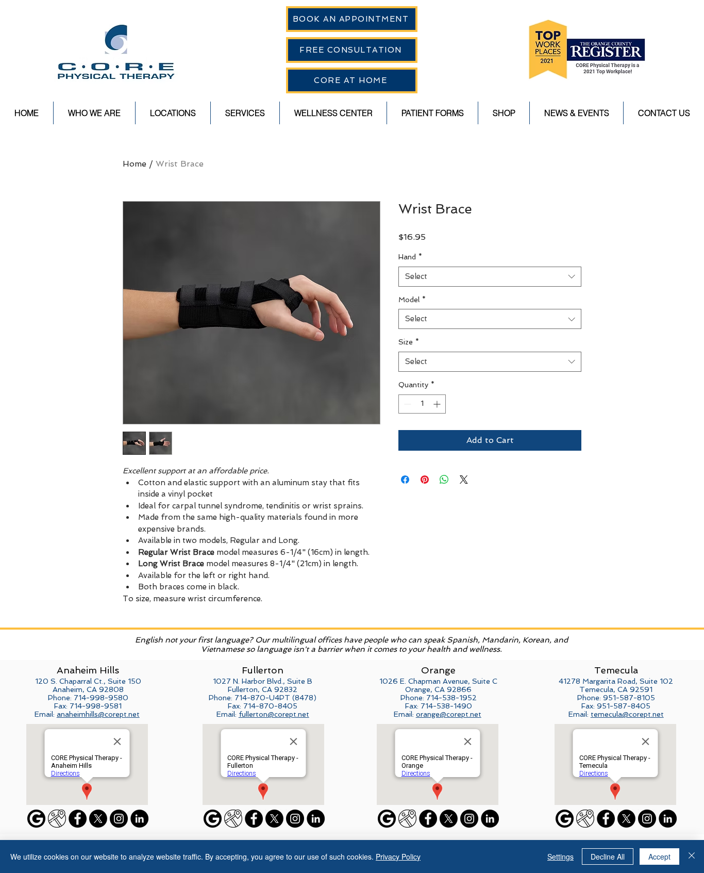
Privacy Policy (398, 856)
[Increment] (437, 404)
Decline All (608, 856)
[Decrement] (406, 404)
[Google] (36, 819)
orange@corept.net (448, 714)
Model (412, 299)
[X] (98, 819)
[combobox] (489, 277)
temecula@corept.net (627, 714)
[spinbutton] (422, 404)
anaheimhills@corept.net (98, 714)
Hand (410, 257)
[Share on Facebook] (405, 479)
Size (408, 342)
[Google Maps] (57, 819)
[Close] (691, 856)
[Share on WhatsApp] (444, 479)
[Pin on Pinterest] (424, 479)
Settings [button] (560, 856)
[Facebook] (78, 819)
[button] (94, 113)
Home (134, 164)
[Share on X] (464, 479)
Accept (659, 856)
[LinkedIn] (139, 819)
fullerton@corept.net (274, 714)
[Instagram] (119, 819)
